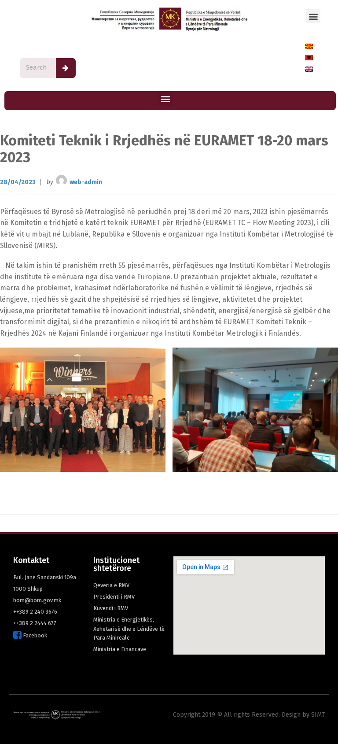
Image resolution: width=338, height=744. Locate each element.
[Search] (66, 68)
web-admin (86, 182)
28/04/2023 (18, 182)
